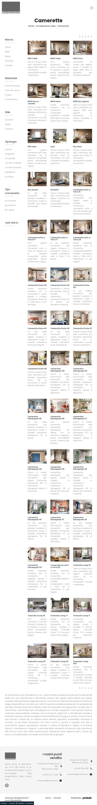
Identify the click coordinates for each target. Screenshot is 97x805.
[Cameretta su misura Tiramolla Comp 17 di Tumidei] (59, 605)
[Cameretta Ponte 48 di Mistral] (37, 358)
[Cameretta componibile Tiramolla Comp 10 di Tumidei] (82, 554)
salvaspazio (10, 172)
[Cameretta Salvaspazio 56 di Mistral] (59, 406)
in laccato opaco (12, 90)
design (8, 124)
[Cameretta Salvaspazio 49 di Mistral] (59, 358)
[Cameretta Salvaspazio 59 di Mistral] (59, 456)
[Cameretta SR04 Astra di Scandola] (59, 91)
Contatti (57, 798)
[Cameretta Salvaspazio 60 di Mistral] (82, 456)
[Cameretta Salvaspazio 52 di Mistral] (82, 507)
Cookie (12, 803)
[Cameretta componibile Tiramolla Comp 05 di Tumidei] (37, 651)
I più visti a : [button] (12, 222)
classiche (9, 120)
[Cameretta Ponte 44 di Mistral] (82, 275)
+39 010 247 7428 (50, 775)
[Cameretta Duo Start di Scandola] (82, 136)
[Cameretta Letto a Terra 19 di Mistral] (82, 179)
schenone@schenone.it (47, 780)
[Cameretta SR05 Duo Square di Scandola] (82, 91)
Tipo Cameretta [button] (12, 191)
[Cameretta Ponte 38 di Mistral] (37, 275)
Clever (8, 47)
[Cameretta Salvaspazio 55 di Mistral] (37, 406)
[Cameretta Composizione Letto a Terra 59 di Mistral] (59, 554)
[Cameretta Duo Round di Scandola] (37, 179)
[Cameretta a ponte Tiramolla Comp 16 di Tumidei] (37, 605)
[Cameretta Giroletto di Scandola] (59, 179)
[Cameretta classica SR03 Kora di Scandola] (82, 48)
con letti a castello (13, 163)
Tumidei (8, 65)
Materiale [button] (11, 78)
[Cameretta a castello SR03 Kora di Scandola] (37, 91)
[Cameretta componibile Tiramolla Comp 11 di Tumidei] (82, 605)
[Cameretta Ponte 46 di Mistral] (59, 318)
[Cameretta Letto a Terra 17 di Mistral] (59, 227)
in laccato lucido (12, 85)
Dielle (7, 51)
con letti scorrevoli (13, 167)
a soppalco (10, 154)
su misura (9, 176)
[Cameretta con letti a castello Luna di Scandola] (59, 136)
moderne (9, 129)
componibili (10, 158)
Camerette (63, 26)
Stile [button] (7, 112)
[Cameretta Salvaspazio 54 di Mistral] (82, 358)
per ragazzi (10, 210)
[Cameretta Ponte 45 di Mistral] (37, 318)
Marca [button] (9, 39)
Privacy (4, 803)
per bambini (10, 205)
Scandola (9, 61)
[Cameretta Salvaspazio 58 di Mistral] (37, 456)
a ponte (8, 149)
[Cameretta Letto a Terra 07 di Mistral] (37, 227)
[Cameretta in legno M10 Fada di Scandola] (37, 136)
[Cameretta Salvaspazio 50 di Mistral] (37, 507)
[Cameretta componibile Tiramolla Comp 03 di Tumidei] (59, 651)
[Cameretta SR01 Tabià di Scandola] (37, 48)
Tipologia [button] (11, 141)
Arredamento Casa (45, 26)
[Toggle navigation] (91, 8)
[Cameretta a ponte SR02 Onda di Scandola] (59, 48)
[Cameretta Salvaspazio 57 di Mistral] (82, 406)
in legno (8, 95)
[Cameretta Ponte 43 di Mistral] (59, 275)
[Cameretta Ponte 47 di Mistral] (82, 318)
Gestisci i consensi (25, 803)
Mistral (8, 56)
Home (31, 26)
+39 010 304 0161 (81, 768)
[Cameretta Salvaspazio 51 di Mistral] (59, 507)
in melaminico (11, 99)
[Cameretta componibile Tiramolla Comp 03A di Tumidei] (82, 651)
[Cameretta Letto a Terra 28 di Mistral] (82, 227)
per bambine (10, 200)
